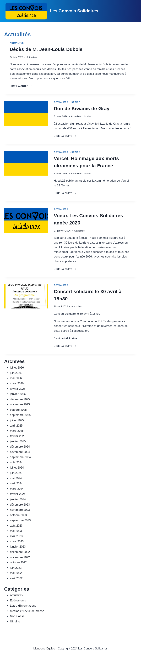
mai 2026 (16, 378)
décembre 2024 (20, 446)
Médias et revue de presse (27, 611)
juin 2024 (15, 473)
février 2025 (17, 436)
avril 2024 (16, 483)
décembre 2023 (20, 504)
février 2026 (17, 388)
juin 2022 (15, 567)
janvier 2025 (18, 441)
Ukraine (75, 102)
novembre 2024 (20, 452)
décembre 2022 (20, 552)
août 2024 (16, 462)
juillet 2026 (17, 367)
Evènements (18, 600)
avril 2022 (16, 578)
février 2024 (17, 494)
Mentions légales (44, 648)
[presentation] (26, 113)
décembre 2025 (20, 399)
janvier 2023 (18, 546)
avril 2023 (16, 536)
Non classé (17, 616)
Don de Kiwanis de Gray (82, 108)
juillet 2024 (17, 467)
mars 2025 (17, 430)
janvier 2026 (18, 394)
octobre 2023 (18, 515)
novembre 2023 (20, 509)
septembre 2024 (20, 457)
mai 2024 (16, 478)
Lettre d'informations (23, 605)
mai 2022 (16, 573)
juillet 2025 (17, 420)
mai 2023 (16, 531)
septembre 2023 (20, 520)
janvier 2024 (18, 499)
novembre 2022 (20, 557)
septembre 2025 (20, 415)
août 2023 (16, 525)
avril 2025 (16, 425)
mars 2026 (17, 383)
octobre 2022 (18, 562)
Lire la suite (21, 86)
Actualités (17, 43)
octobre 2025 (18, 409)
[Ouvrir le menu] (138, 11)
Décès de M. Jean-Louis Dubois (46, 49)
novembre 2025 (20, 404)
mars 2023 (17, 541)
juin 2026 (15, 373)
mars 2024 (17, 488)
